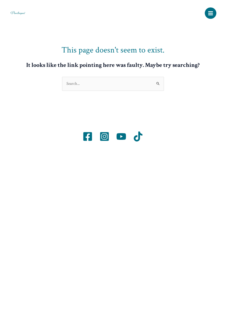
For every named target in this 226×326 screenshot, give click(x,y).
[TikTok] (138, 136)
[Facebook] (88, 136)
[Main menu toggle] (210, 13)
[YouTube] (121, 136)
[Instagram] (104, 136)
